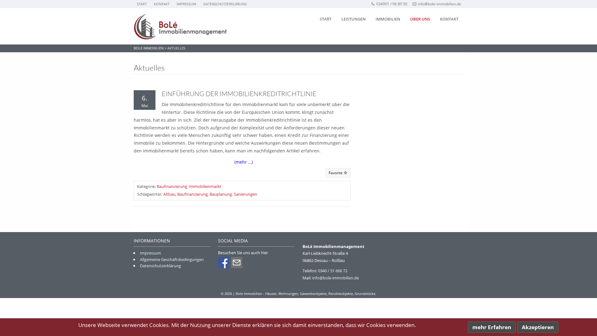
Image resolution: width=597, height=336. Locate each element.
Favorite (336, 172)
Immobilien (388, 19)
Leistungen (353, 19)
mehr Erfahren (491, 327)
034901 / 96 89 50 (391, 4)
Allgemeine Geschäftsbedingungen (172, 259)
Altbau (169, 194)
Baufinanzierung (172, 186)
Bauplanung (221, 194)
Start (142, 4)
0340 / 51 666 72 (332, 270)
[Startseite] (180, 26)
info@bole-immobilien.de (439, 4)
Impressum (186, 4)
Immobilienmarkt (205, 186)
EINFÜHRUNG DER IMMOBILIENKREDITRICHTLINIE (239, 94)
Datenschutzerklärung (225, 4)
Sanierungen (245, 194)
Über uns (420, 19)
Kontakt (161, 4)
